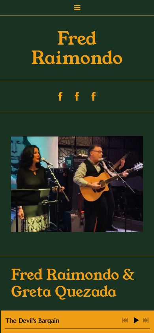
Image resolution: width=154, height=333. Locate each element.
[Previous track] (125, 320)
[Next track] (145, 320)
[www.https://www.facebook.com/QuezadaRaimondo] (93, 96)
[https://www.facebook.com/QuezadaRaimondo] (77, 96)
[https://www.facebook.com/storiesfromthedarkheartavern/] (60, 96)
